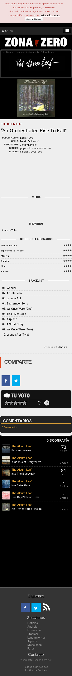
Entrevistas (34, 630)
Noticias (32, 623)
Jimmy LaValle (28, 144)
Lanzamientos (36, 637)
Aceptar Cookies (33, 19)
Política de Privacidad (36, 666)
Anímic (4, 271)
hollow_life (61, 347)
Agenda (32, 641)
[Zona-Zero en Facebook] (25, 607)
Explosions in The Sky (12, 250)
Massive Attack (9, 245)
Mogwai (5, 256)
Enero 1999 (26, 137)
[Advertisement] (36, 173)
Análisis (32, 626)
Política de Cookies (36, 670)
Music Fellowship (30, 141)
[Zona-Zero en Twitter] (36, 607)
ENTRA (8, 30)
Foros (31, 648)
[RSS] (45, 607)
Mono (4, 266)
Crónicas (33, 633)
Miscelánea (34, 644)
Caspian (5, 261)
